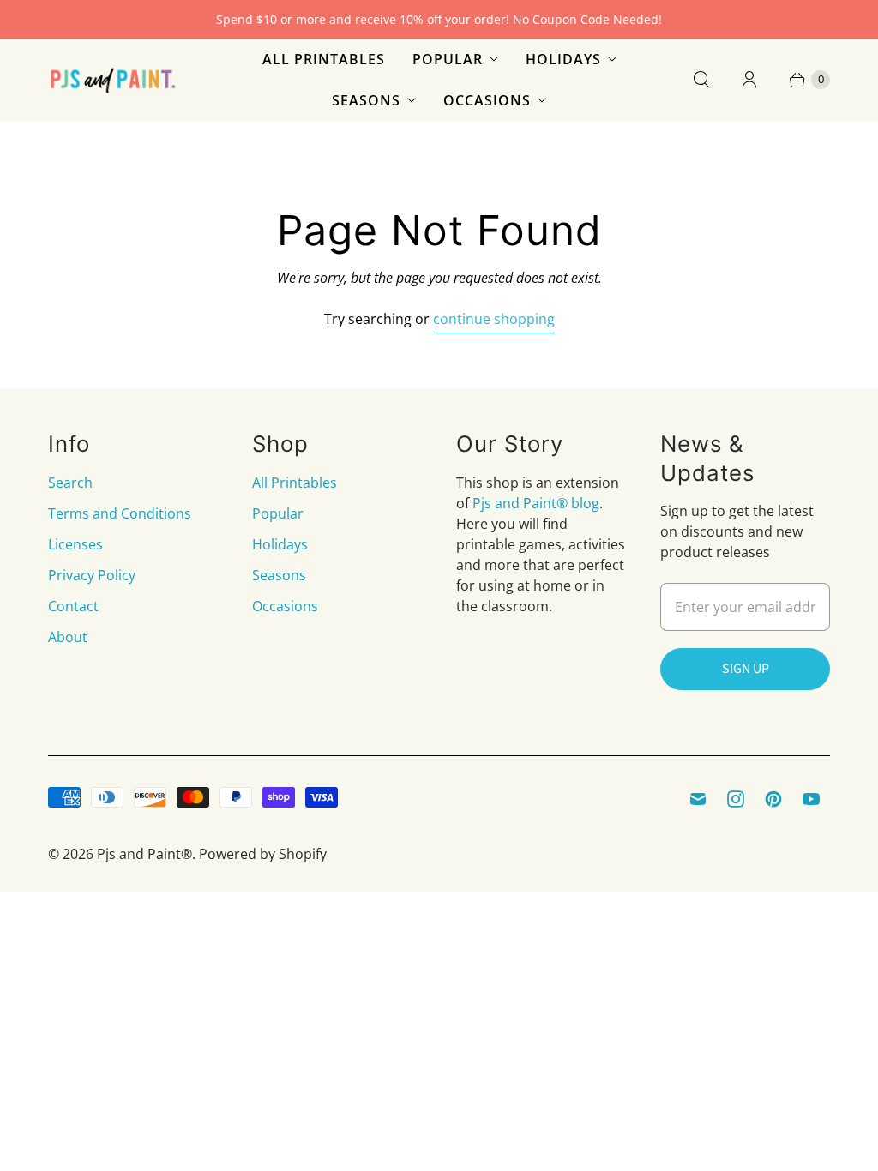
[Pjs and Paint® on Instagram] (736, 799)
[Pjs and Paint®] (112, 80)
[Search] (701, 79)
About (67, 637)
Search (70, 482)
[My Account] (749, 79)
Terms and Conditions (119, 513)
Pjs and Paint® (144, 853)
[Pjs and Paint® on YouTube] (811, 799)
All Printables (323, 59)
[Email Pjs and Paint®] (698, 799)
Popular (447, 59)
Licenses (75, 544)
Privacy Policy (91, 575)
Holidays (563, 59)
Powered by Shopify (263, 853)
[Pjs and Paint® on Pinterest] (773, 799)
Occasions (487, 100)
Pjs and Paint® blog (535, 503)
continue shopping (494, 318)
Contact (73, 606)
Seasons (366, 100)
